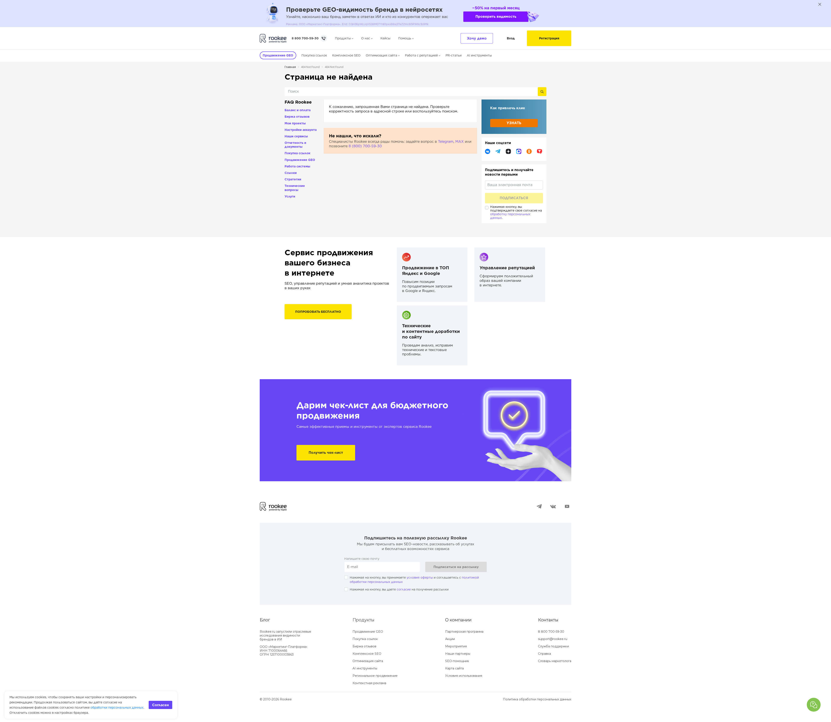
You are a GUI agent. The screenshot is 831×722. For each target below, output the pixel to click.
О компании (458, 620)
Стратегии (293, 179)
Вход (511, 38)
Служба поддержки (553, 646)
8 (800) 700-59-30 (365, 146)
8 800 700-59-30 (305, 38)
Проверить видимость (495, 16)
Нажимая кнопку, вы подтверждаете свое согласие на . (516, 212)
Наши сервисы (296, 136)
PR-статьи (454, 55)
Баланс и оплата (298, 110)
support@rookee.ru (552, 639)
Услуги (290, 196)
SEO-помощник (457, 661)
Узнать (514, 123)
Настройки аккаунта (301, 130)
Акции (450, 639)
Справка (544, 654)
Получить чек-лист (326, 453)
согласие (404, 589)
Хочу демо (477, 38)
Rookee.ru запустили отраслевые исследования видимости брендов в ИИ (285, 635)
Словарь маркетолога (554, 661)
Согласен (160, 705)
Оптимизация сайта (381, 55)
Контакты (548, 620)
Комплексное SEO (346, 55)
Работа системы (297, 166)
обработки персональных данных (116, 707)
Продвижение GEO (300, 160)
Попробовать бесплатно (318, 311)
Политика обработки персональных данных (537, 699)
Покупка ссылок (314, 55)
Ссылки (291, 173)
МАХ (459, 142)
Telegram (445, 142)
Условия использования (463, 676)
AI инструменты (479, 55)
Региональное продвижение (375, 676)
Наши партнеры (457, 654)
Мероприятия (456, 646)
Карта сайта (454, 668)
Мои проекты (295, 123)
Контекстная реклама (369, 683)
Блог (265, 620)
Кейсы (385, 38)
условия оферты (420, 577)
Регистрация (549, 38)
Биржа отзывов (297, 116)
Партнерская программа (464, 632)
